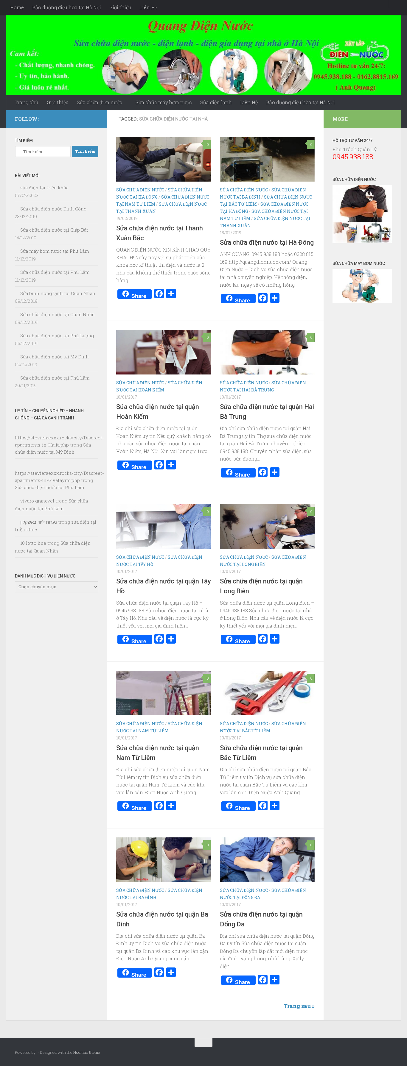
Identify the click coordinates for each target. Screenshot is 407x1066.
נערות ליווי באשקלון (38, 522)
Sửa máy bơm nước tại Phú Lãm (54, 251)
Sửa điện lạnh (216, 102)
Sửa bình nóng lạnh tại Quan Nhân (57, 293)
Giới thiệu (120, 7)
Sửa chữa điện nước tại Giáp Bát (54, 230)
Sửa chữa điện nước (99, 102)
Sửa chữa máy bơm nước (164, 102)
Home (17, 7)
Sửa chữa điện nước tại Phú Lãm (55, 272)
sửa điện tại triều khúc (44, 188)
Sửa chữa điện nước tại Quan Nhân (57, 314)
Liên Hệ (148, 7)
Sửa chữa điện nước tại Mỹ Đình (54, 357)
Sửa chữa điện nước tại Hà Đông (267, 242)
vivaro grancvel (37, 501)
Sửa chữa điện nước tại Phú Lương (57, 335)
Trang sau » (299, 1005)
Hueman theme (86, 1052)
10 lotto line (33, 543)
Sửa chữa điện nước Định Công (53, 209)
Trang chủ (26, 102)
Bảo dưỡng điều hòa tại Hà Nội (66, 7)
